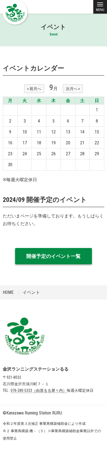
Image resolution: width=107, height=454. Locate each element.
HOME (8, 292)
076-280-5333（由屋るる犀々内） (39, 390)
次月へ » (73, 88)
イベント (31, 292)
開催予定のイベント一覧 (53, 256)
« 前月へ (34, 88)
